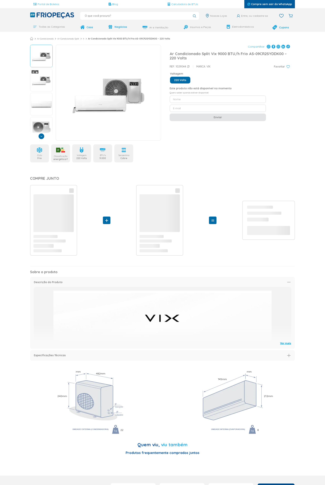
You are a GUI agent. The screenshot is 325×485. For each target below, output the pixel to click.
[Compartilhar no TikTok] (288, 46)
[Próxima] (41, 136)
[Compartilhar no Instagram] (278, 46)
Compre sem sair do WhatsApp (271, 4)
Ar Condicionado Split (68, 38)
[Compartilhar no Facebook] (273, 46)
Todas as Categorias (52, 26)
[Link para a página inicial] (31, 38)
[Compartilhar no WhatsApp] (268, 46)
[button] (180, 79)
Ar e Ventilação (158, 27)
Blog (115, 4)
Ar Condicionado (45, 38)
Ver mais (285, 243)
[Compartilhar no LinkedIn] (283, 46)
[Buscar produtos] (194, 16)
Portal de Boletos (48, 4)
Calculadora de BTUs (184, 4)
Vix (208, 66)
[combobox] (139, 16)
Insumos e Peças (200, 27)
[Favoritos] (281, 16)
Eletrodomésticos (243, 26)
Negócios (121, 27)
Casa (90, 27)
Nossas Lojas (218, 15)
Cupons (284, 27)
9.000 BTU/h (90, 38)
